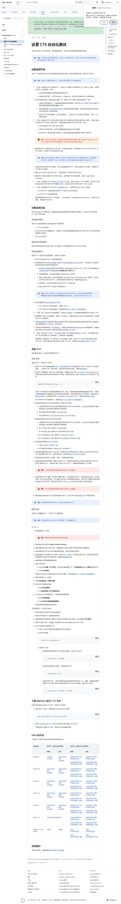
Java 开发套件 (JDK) (53, 302)
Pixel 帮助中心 (94, 877)
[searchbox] (12, 18)
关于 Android (32, 900)
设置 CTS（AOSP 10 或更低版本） (75, 309)
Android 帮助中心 (95, 874)
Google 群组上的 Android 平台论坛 (69, 886)
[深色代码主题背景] (96, 382)
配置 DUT (73, 520)
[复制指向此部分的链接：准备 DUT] (43, 349)
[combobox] (84, 2)
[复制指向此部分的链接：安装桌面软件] (45, 252)
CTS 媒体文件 (55, 327)
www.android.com (95, 883)
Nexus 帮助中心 (94, 880)
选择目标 (84, 369)
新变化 (4, 12)
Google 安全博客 (64, 883)
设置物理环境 (67, 557)
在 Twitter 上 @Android (66, 874)
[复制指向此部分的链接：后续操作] (42, 846)
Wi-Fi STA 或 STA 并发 (62, 182)
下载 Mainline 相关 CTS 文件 (86, 341)
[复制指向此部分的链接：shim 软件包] (46, 735)
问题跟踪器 (93, 892)
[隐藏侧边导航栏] (23, 900)
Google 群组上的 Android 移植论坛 (69, 892)
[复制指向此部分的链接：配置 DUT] (41, 509)
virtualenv (69, 313)
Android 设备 (54, 12)
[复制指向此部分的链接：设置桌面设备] (47, 208)
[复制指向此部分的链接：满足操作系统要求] (48, 242)
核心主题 (33, 12)
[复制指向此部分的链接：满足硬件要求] (45, 220)
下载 (29, 880)
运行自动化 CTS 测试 (57, 850)
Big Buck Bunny (79, 327)
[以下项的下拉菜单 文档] (21, 2)
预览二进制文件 (32, 883)
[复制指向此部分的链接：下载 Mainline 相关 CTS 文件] (63, 701)
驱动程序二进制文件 (34, 889)
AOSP (33, 37)
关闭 (104, 22)
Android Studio (44, 271)
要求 (29, 877)
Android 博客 (63, 880)
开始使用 (14, 12)
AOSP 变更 (62, 29)
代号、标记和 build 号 (63, 366)
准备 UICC (82, 496)
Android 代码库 (32, 874)
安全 (23, 12)
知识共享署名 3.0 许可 (67, 330)
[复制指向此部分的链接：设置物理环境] (47, 70)
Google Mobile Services (97, 886)
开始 (113, 22)
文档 (17, 2)
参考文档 (74, 12)
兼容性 (43, 12)
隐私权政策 (57, 900)
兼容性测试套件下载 (43, 322)
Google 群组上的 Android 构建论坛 (69, 889)
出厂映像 (30, 886)
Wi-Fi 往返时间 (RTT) (62, 187)
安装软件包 (83, 280)
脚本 (47, 724)
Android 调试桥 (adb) (53, 263)
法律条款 (44, 900)
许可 (50, 900)
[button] (11, 30)
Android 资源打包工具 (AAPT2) (73, 263)
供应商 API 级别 (89, 396)
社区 (39, 900)
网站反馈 (65, 900)
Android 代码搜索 (31, 2)
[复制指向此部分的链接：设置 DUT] (41, 359)
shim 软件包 (86, 406)
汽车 (65, 12)
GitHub (30, 892)
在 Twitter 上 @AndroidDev (67, 877)
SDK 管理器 (46, 268)
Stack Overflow (94, 889)
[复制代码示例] (98, 382)
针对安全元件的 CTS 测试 (76, 454)
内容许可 (46, 859)
